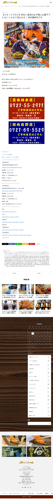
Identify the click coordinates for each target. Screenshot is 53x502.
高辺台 (31, 266)
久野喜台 (26, 256)
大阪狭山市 (43, 257)
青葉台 (24, 266)
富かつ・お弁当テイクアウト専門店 (10, 157)
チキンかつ (46, 253)
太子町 (47, 257)
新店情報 (31, 411)
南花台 (20, 257)
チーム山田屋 (41, 253)
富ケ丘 (18, 259)
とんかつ (9, 254)
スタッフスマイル (18, 253)
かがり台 (27, 252)
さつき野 (9, 253)
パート (27, 254)
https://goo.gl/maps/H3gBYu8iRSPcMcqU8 (12, 167)
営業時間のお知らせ (33, 407)
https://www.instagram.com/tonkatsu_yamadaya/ (13, 222)
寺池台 (17, 260)
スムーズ (26, 253)
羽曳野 (28, 264)
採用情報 (46, 493)
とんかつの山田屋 (15, 254)
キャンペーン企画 (32, 376)
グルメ (40, 252)
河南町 (21, 263)
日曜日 (12, 261)
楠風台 (46, 261)
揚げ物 (6, 261)
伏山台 (34, 256)
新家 (10, 261)
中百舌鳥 (20, 256)
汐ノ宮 (10, 263)
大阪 (40, 257)
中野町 (23, 256)
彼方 (44, 260)
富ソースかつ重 (23, 259)
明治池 (18, 261)
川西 (37, 260)
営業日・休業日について (34, 403)
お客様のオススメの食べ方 (34, 364)
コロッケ (47, 252)
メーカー (41, 254)
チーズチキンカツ (35, 253)
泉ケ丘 (23, 263)
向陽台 (25, 257)
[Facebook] (25, 487)
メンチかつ (45, 254)
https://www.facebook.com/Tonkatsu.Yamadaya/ (13, 230)
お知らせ (31, 372)
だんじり (30, 253)
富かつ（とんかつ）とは (15, 493)
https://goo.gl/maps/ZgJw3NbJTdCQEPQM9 (12, 191)
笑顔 (14, 264)
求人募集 (7, 263)
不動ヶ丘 (16, 256)
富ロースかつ (32, 259)
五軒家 (31, 256)
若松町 (36, 264)
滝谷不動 (28, 263)
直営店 (44, 263)
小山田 (22, 260)
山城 (30, 260)
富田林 (47, 259)
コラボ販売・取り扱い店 (34, 380)
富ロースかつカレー (38, 259)
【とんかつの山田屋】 (7, 154)
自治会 (34, 264)
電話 (14, 266)
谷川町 (47, 264)
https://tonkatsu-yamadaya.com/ (9, 211)
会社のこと (31, 392)
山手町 (32, 260)
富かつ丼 (15, 259)
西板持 (44, 264)
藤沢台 (42, 264)
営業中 (35, 257)
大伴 (38, 257)
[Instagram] (22, 487)
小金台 (25, 260)
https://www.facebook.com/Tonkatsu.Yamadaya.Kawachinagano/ (16, 235)
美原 (19, 264)
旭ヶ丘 (15, 261)
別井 (45, 256)
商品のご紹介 (32, 399)
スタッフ (13, 253)
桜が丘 (35, 261)
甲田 (42, 263)
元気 (38, 256)
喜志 (32, 257)
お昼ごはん (24, 252)
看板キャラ (8, 264)
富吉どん (44, 259)
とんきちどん (20, 254)
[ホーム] (2, 6)
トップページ (4, 493)
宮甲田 (9, 259)
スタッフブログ (7, 250)
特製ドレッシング (38, 263)
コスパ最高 (43, 252)
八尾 (40, 256)
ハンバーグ (31, 254)
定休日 (7, 259)
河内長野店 (17, 263)
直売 (47, 263)
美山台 (22, 264)
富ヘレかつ (28, 259)
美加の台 (17, 264)
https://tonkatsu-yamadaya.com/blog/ (10, 217)
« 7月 (29, 350)
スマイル (23, 253)
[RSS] (30, 487)
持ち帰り (47, 260)
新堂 (8, 261)
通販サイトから (32, 415)
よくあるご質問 (39, 493)
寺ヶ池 (13, 260)
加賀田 (47, 256)
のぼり (24, 254)
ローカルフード (8, 256)
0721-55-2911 (10, 170)
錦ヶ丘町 (10, 266)
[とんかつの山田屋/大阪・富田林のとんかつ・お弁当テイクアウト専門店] (10, 2)
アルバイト (10, 252)
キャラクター (36, 252)
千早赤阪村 (14, 257)
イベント (14, 252)
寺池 (15, 260)
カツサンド (31, 252)
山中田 (27, 260)
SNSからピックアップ (33, 356)
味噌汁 (27, 257)
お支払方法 (31, 368)
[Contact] (27, 487)
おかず (17, 252)
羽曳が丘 (25, 264)
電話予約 (17, 266)
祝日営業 (11, 264)
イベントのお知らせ (33, 360)
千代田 (10, 257)
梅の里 (43, 261)
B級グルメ (6, 252)
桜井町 (40, 261)
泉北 (26, 263)
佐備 (36, 256)
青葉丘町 (20, 266)
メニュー (24, 493)
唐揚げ (30, 257)
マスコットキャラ (36, 254)
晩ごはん (23, 261)
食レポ (28, 266)
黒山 (33, 266)
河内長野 (13, 263)
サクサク (6, 253)
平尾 (42, 260)
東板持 (28, 261)
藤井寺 (39, 264)
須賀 (26, 266)
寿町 (19, 260)
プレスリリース (32, 388)
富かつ (12, 259)
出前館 (42, 256)
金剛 (7, 266)
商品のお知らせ (32, 395)
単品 (22, 257)
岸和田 (35, 260)
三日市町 (13, 256)
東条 (26, 261)
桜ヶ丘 (38, 261)
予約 (29, 256)
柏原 (33, 261)
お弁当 (20, 252)
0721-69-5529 (10, 193)
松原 (31, 261)
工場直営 (39, 260)
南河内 (17, 257)
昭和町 (20, 261)
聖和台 (31, 264)
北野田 (8, 257)
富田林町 (9, 260)
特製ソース (32, 263)
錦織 (13, 266)
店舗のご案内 (30, 493)
